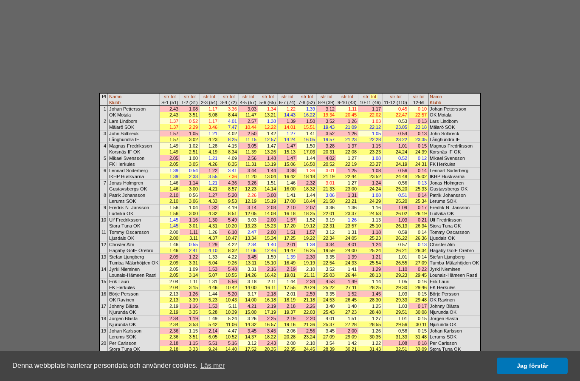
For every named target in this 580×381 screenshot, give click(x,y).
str (166, 96)
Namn (115, 96)
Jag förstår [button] (532, 365)
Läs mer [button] (212, 365)
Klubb (115, 102)
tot (173, 96)
